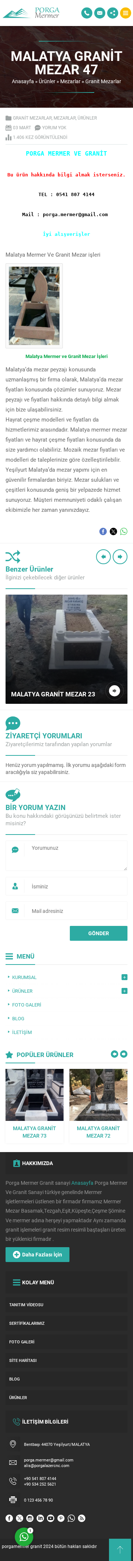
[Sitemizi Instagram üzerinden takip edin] (30, 1518)
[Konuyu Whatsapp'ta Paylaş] (123, 531)
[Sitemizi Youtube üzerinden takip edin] (50, 1518)
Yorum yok (54, 127)
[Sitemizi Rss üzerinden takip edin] (81, 1518)
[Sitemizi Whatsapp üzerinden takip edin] (71, 1518)
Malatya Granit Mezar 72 (98, 1132)
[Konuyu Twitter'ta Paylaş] (113, 531)
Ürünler (47, 81)
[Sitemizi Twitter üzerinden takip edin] (19, 1518)
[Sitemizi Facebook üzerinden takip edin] (9, 1518)
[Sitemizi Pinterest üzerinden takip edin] (61, 1518)
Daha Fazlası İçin (42, 1254)
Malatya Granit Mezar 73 (34, 1132)
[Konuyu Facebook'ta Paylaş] (103, 531)
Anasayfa (23, 81)
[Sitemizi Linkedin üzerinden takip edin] (40, 1518)
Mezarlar (70, 81)
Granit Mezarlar (103, 81)
